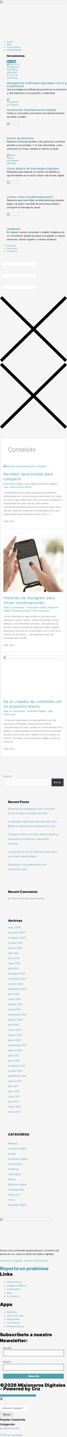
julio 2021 (13, 1086)
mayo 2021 (14, 1096)
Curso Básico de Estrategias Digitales (33, 168)
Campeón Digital (17, 1148)
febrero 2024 (15, 1004)
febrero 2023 (15, 1035)
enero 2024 (14, 1009)
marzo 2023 (15, 1030)
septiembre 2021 (17, 1076)
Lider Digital (30, 483)
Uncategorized (16, 1189)
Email (7, 1362)
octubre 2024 (15, 984)
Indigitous (14, 229)
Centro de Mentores (20, 138)
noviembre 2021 (17, 1065)
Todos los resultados (11, 1435)
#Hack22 (13, 1143)
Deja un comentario (14, 607)
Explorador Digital (13, 483)
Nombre (7, 1348)
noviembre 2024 (17, 978)
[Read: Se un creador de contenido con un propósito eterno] (33, 675)
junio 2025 (14, 958)
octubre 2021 (15, 1071)
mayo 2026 (14, 927)
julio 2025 (13, 953)
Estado (12, 1153)
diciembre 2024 (16, 973)
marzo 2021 (14, 1106)
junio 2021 (13, 1091)
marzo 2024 (15, 999)
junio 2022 (14, 1060)
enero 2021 (14, 1111)
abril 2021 (13, 1101)
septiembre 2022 (17, 1045)
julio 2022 (13, 1055)
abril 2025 (13, 968)
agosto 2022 (15, 1050)
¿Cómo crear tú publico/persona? (30, 197)
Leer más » (9, 521)
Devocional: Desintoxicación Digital (31, 110)
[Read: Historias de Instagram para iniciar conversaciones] (33, 561)
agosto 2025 (15, 948)
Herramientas (15, 1164)
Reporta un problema (24, 1268)
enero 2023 (14, 1040)
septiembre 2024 (17, 989)
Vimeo (11, 1199)
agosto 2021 (15, 1081)
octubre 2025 (15, 943)
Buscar (7, 776)
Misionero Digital (47, 483)
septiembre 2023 (17, 1014)
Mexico (12, 1179)
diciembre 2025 (16, 932)
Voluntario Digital (21, 610)
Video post (14, 1194)
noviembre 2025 (17, 937)
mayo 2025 (14, 963)
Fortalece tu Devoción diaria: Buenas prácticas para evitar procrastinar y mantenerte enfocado (33, 839)
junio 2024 (14, 994)
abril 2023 (13, 1024)
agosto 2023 (15, 1019)
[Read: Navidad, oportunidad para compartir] (24, 466)
